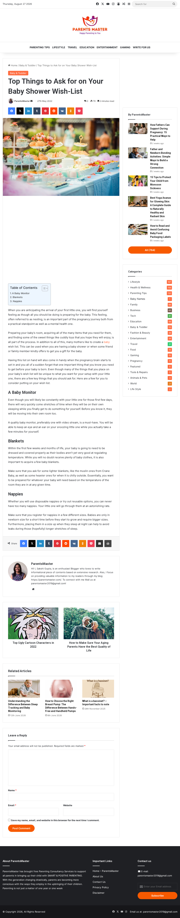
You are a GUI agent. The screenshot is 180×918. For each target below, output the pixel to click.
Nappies (17, 301)
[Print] (107, 543)
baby (107, 342)
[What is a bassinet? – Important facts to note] (98, 689)
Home (13, 65)
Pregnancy (136, 360)
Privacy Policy (101, 887)
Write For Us (141, 47)
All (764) (150, 250)
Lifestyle (58, 47)
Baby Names (137, 298)
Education (87, 47)
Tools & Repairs (139, 372)
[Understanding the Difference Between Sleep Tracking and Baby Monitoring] (24, 689)
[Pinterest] (45, 110)
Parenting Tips (40, 47)
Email (12, 805)
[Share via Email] (99, 543)
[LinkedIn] (28, 110)
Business (135, 310)
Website (67, 805)
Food (133, 349)
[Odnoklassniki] (70, 110)
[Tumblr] (36, 110)
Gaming (125, 47)
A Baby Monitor (21, 293)
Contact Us (99, 881)
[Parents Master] (90, 25)
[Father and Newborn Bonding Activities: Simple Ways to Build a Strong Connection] (137, 152)
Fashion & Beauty (140, 332)
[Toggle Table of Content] (43, 288)
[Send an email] (31, 101)
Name (12, 790)
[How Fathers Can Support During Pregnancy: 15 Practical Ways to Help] (137, 128)
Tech (133, 315)
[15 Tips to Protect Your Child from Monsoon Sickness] (137, 180)
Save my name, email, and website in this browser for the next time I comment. (55, 820)
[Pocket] (79, 110)
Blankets (17, 297)
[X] (20, 110)
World (133, 383)
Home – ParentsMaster (106, 871)
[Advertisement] (61, 239)
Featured (135, 366)
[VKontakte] (62, 110)
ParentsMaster (22, 101)
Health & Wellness (140, 287)
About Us (98, 876)
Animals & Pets (138, 377)
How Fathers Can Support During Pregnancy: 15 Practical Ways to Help (160, 132)
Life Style (135, 389)
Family (134, 304)
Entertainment (107, 47)
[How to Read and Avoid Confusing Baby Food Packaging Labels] (137, 229)
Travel (72, 47)
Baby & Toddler (27, 65)
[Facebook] (11, 110)
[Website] (33, 589)
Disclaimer (98, 892)
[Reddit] (53, 110)
